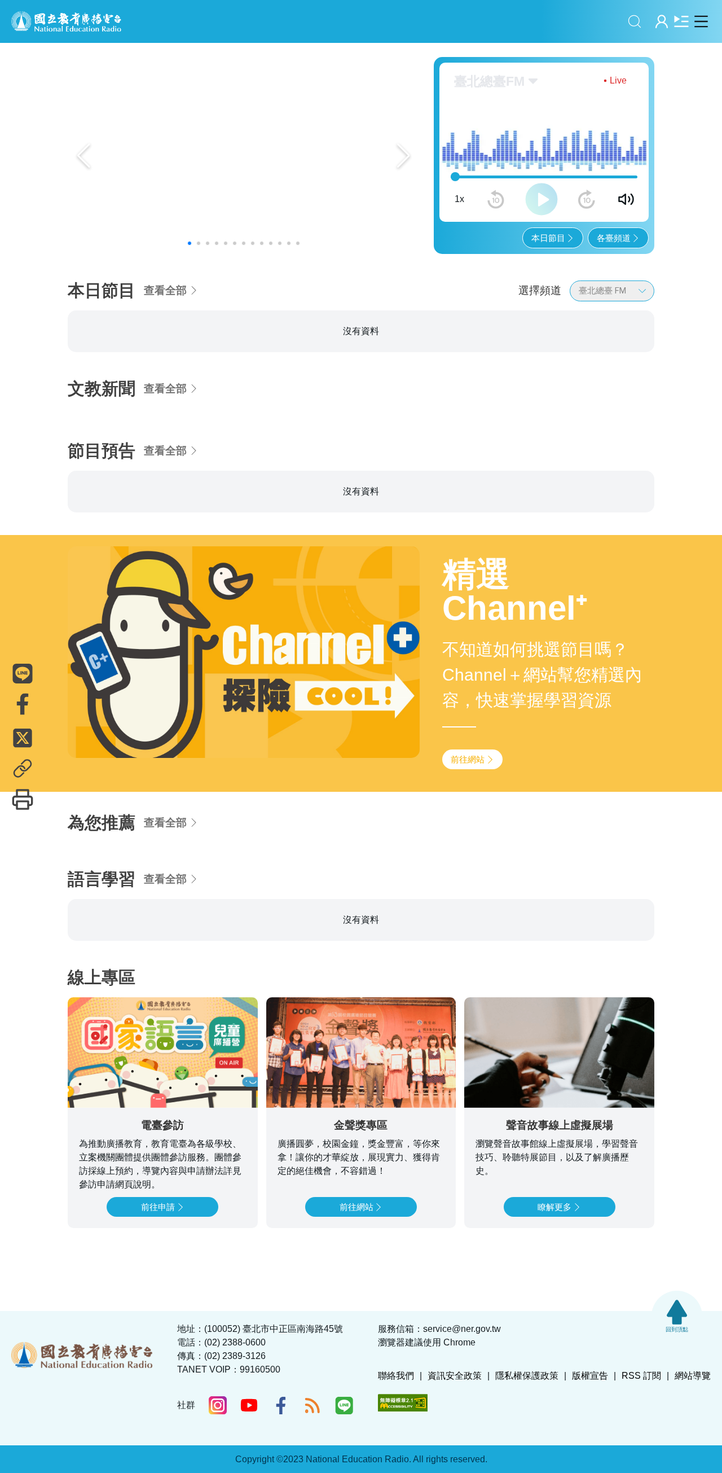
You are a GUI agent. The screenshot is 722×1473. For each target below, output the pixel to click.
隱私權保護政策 (526, 1375)
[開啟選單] (701, 21)
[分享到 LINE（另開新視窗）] (22, 674)
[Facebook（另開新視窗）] (281, 1405)
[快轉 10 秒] (586, 199)
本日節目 (548, 238)
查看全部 (165, 290)
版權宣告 (590, 1375)
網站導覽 (693, 1375)
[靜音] (626, 199)
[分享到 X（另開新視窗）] (22, 738)
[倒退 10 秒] (495, 199)
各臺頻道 (614, 238)
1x (459, 199)
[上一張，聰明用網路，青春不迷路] (83, 155)
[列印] (22, 799)
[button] (189, 243)
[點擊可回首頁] (66, 21)
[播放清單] (681, 21)
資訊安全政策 (455, 1375)
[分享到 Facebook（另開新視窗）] (22, 704)
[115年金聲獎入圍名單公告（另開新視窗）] (244, 155)
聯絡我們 (396, 1375)
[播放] (541, 199)
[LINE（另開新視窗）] (344, 1405)
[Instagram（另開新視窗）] (218, 1405)
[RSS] (312, 1405)
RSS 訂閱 (641, 1375)
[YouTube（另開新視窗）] (249, 1405)
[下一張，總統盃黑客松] (403, 155)
